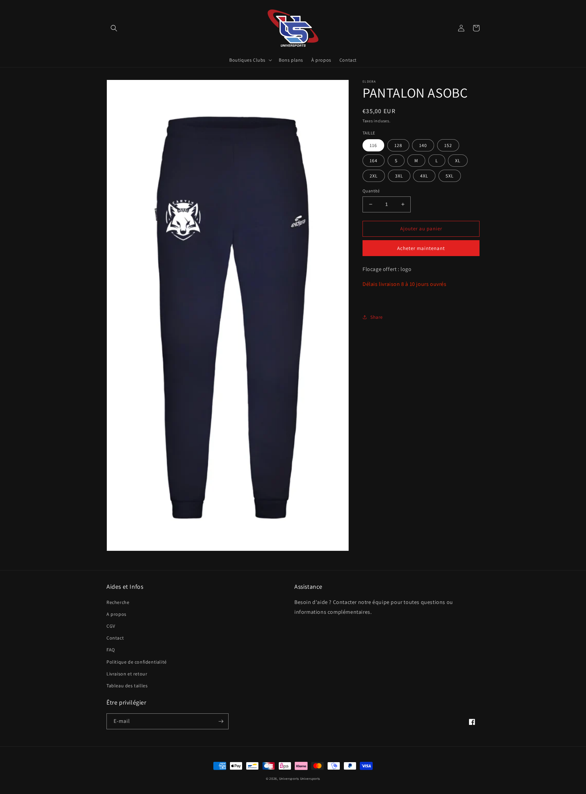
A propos (116, 614)
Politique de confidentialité (136, 662)
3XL (399, 176)
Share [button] (376, 317)
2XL (374, 176)
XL (458, 161)
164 (373, 161)
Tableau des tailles (127, 686)
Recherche (117, 602)
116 (373, 145)
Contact (115, 638)
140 (423, 145)
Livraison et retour (126, 674)
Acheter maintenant (421, 248)
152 (448, 145)
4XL (424, 176)
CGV (110, 626)
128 (398, 145)
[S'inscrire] (220, 721)
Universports (289, 778)
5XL (450, 176)
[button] (113, 28)
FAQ (110, 650)
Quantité (371, 191)
